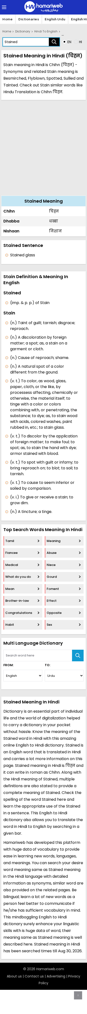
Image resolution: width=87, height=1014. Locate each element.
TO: (47, 665)
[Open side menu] (3, 7)
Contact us (34, 976)
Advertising (56, 976)
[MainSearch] (78, 655)
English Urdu (55, 19)
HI (80, 41)
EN (69, 41)
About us (14, 976)
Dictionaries (28, 19)
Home (7, 19)
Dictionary (22, 31)
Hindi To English (46, 31)
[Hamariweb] (43, 7)
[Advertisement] (43, 147)
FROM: (8, 665)
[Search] (54, 42)
